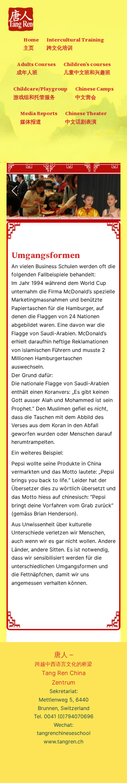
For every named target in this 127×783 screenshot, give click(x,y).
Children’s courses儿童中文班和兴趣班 (87, 68)
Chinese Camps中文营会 (94, 93)
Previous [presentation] (15, 190)
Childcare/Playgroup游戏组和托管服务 (40, 93)
